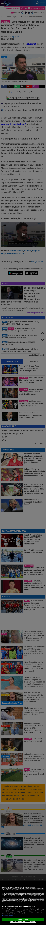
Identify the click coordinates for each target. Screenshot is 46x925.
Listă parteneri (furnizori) (7, 915)
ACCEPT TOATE (23, 919)
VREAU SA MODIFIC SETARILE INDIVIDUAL (23, 922)
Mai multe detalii (9, 892)
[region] (23, 903)
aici (38, 898)
